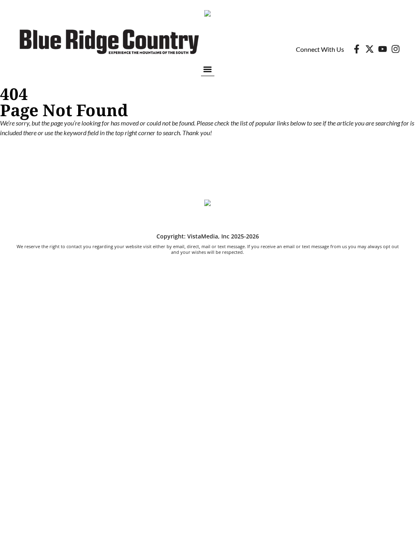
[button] (207, 69)
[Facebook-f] (356, 49)
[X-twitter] (369, 49)
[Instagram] (395, 49)
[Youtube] (382, 49)
